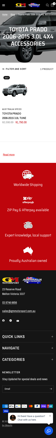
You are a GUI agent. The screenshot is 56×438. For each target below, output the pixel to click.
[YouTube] (20, 321)
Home (4, 14)
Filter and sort (16, 68)
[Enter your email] (51, 388)
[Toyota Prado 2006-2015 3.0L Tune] (14, 90)
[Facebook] (5, 320)
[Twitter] (12, 320)
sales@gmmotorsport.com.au (18, 311)
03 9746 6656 (9, 302)
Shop (12, 14)
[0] (52, 5)
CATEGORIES (13, 359)
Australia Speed (12, 109)
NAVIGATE (10, 348)
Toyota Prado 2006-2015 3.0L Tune (14, 116)
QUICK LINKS (13, 336)
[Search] (47, 5)
